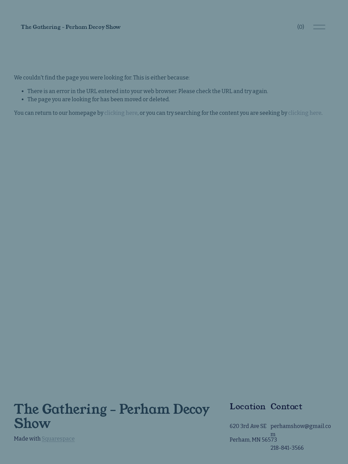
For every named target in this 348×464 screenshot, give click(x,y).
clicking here (121, 113)
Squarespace (58, 438)
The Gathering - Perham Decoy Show (70, 27)
